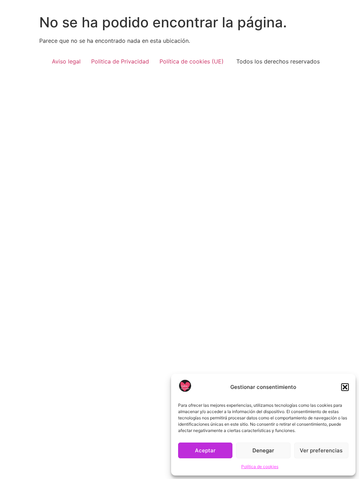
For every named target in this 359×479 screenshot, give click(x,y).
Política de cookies (259, 466)
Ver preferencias (321, 450)
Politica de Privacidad (120, 61)
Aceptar (205, 450)
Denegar (263, 450)
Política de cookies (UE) (192, 61)
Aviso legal (66, 61)
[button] (344, 387)
